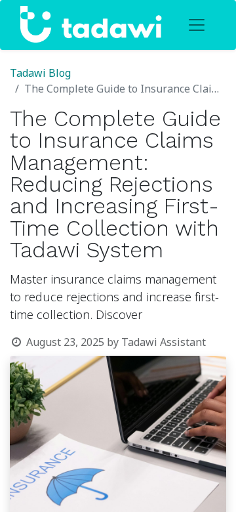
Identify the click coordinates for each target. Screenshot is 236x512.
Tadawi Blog (40, 73)
